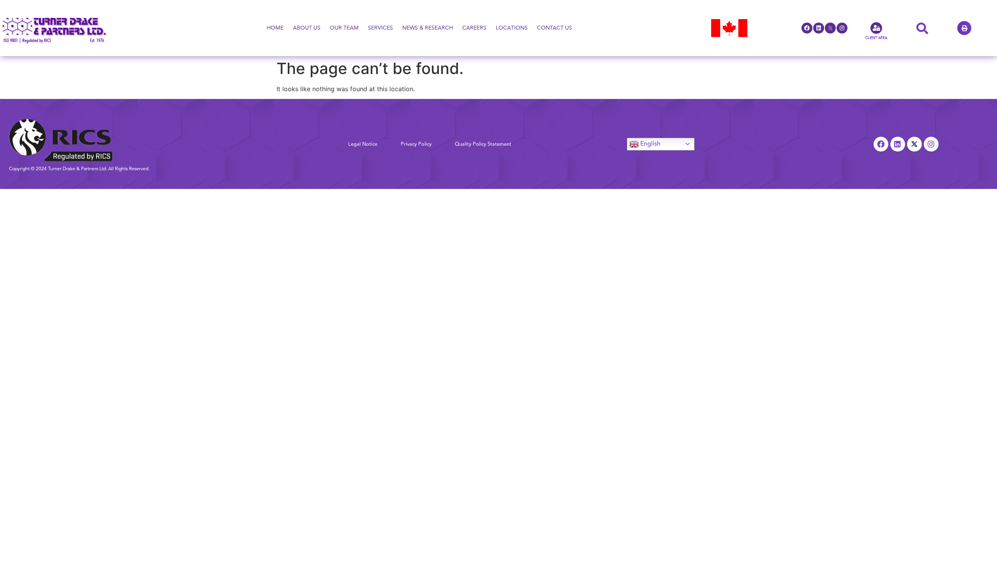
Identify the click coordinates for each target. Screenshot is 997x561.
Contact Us (554, 28)
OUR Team (344, 28)
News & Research (427, 28)
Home (275, 28)
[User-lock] (876, 28)
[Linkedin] (818, 28)
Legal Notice (362, 144)
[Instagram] (842, 28)
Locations (512, 28)
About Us (307, 28)
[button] (964, 28)
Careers (474, 28)
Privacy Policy (416, 144)
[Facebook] (806, 28)
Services (380, 28)
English (650, 143)
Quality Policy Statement (483, 144)
